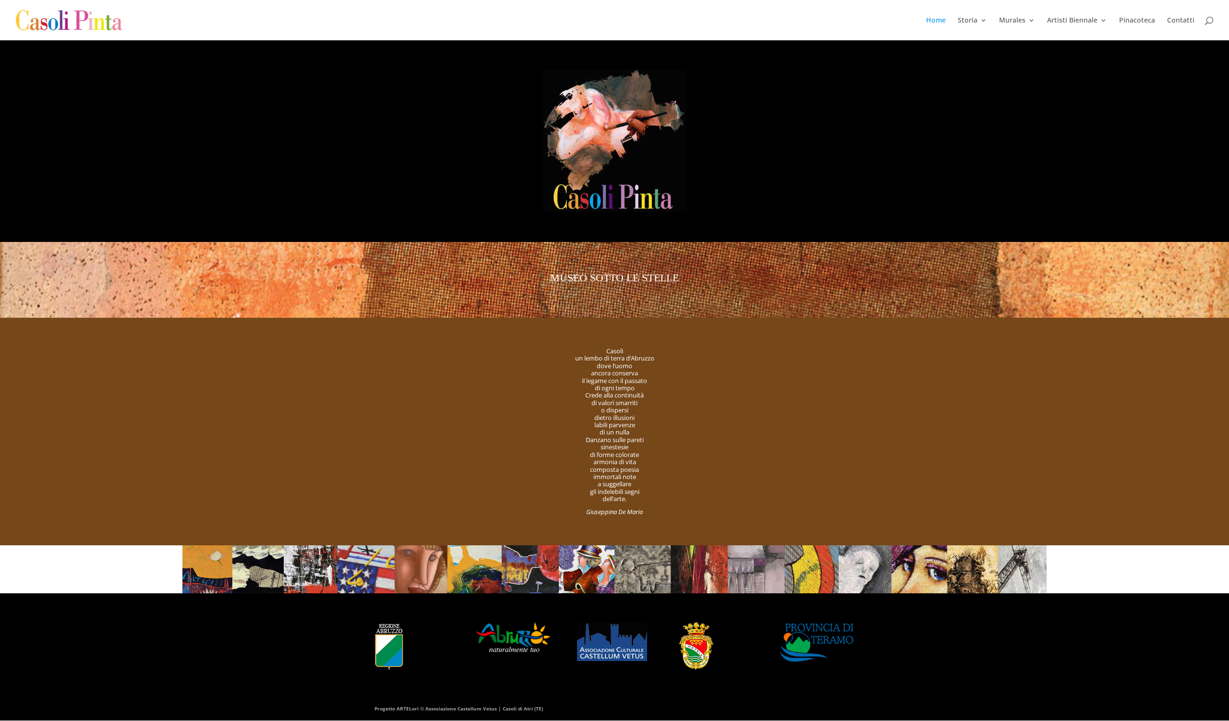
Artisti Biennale (1072, 20)
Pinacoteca (1137, 20)
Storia (967, 20)
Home (936, 20)
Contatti (1180, 20)
